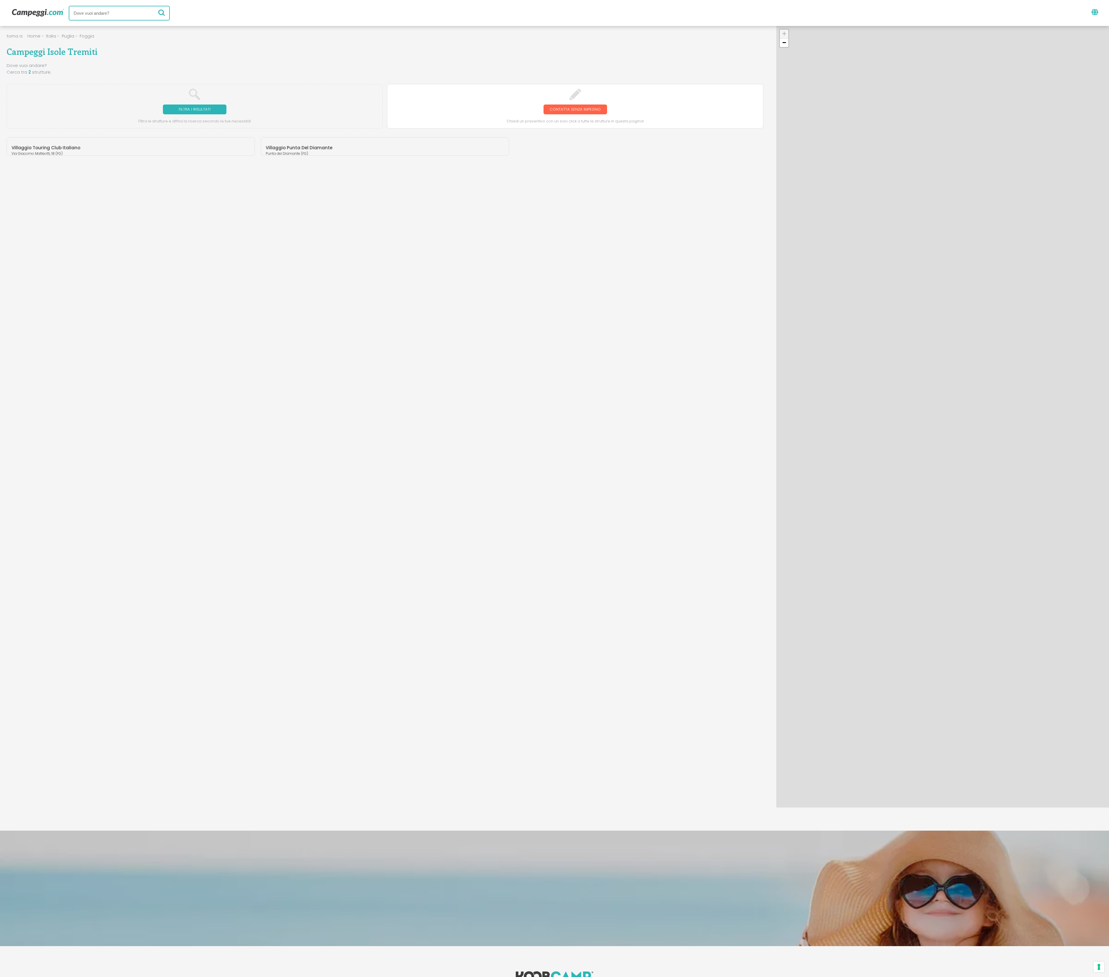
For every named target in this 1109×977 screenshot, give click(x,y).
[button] (976, 430)
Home (33, 36)
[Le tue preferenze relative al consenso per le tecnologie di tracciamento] (1098, 966)
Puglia (68, 36)
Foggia (87, 36)
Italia (51, 36)
